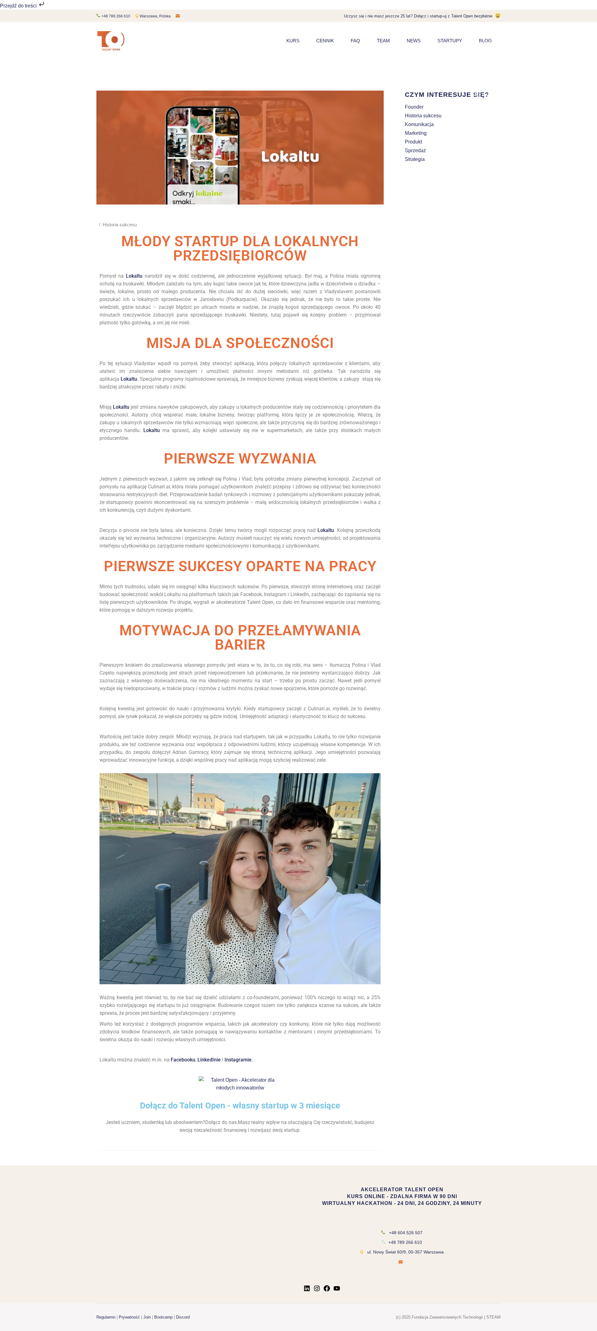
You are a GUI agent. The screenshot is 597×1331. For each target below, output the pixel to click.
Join (147, 1317)
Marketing (416, 133)
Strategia (415, 159)
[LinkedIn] (307, 1290)
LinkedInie (209, 1060)
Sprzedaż (415, 150)
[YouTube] (336, 1290)
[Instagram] (317, 1290)
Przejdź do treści (19, 5)
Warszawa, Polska (156, 16)
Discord (183, 1317)
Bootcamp (163, 1317)
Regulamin (105, 1317)
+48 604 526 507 (406, 1232)
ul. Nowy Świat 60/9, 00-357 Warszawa (405, 1251)
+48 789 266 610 (115, 16)
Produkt (413, 141)
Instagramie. (238, 1060)
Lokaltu (134, 276)
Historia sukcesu (120, 224)
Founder (414, 107)
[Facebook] (327, 1290)
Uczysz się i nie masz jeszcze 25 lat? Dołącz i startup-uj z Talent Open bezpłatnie (418, 16)
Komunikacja (419, 124)
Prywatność (129, 1317)
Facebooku (183, 1060)
